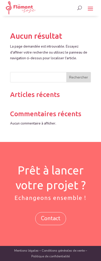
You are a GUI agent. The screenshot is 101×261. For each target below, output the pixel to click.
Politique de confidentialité (50, 256)
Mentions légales (26, 251)
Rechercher (78, 77)
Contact (50, 218)
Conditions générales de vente (63, 251)
